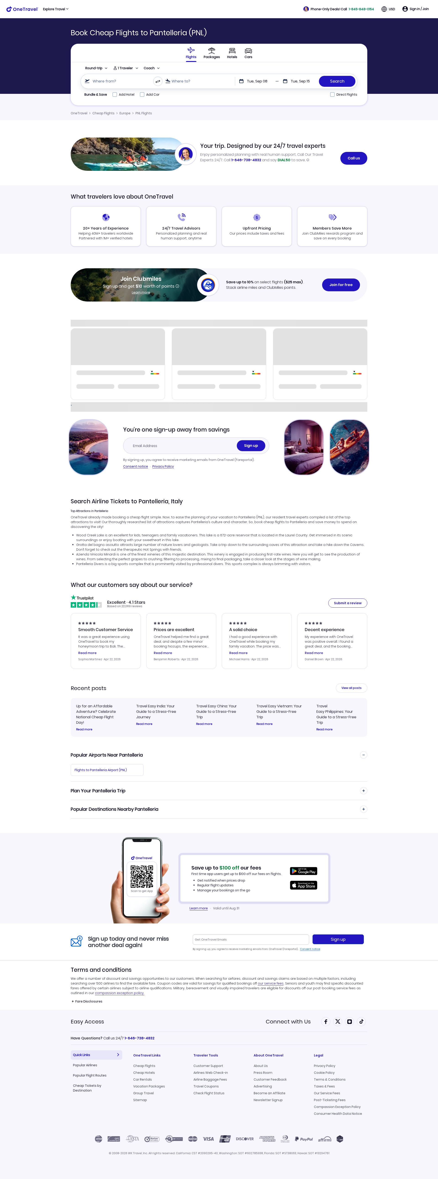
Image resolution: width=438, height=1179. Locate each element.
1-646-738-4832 (246, 160)
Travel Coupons (206, 1086)
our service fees (271, 983)
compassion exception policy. (119, 993)
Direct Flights (346, 94)
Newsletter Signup (268, 1100)
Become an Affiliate (269, 1093)
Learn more (141, 292)
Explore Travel (54, 9)
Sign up (251, 445)
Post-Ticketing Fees (330, 1100)
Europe (125, 113)
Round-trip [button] (93, 68)
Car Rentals (142, 1079)
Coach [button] (149, 68)
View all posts (352, 688)
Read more (84, 729)
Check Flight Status (208, 1093)
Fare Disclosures (88, 1001)
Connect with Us (288, 1021)
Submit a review (348, 603)
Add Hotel (126, 94)
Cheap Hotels (144, 1072)
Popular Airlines (85, 1065)
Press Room (263, 1072)
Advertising (263, 1086)
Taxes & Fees (324, 1086)
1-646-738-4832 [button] (139, 1038)
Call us (354, 158)
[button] (339, 9)
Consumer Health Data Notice (338, 1113)
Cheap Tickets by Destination (87, 1088)
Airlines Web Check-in (210, 1072)
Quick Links (81, 1055)
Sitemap (140, 1100)
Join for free (341, 284)
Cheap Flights (103, 113)
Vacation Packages (149, 1086)
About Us (261, 1066)
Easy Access (87, 1021)
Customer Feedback (270, 1079)
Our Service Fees (327, 1093)
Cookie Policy (324, 1072)
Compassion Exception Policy (337, 1107)
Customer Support (208, 1066)
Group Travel (143, 1093)
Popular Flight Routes (90, 1075)
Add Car (152, 94)
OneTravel (79, 113)
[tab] (191, 53)
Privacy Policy (163, 466)
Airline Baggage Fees (210, 1079)
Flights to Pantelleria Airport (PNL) (101, 770)
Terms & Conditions (330, 1079)
